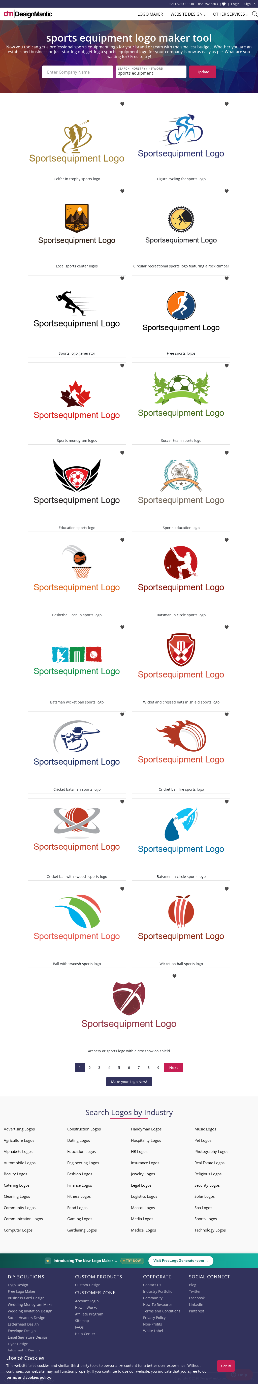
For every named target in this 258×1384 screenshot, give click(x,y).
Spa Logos (203, 1207)
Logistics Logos (144, 1196)
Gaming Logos (79, 1218)
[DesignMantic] (28, 14)
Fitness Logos (79, 1196)
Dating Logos (78, 1140)
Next (173, 1067)
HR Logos (139, 1151)
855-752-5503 (208, 4)
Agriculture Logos (19, 1140)
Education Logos (81, 1151)
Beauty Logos (15, 1173)
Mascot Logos (143, 1207)
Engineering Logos (83, 1162)
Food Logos (77, 1207)
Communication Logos (23, 1218)
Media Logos (142, 1218)
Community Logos (20, 1207)
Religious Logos (208, 1173)
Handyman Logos (146, 1128)
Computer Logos (18, 1230)
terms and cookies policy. (28, 1377)
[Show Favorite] (224, 4)
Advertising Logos (19, 1128)
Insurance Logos (145, 1162)
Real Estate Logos (209, 1162)
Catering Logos (16, 1185)
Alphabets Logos (18, 1151)
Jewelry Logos (143, 1173)
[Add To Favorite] (122, 102)
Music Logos (205, 1128)
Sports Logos (206, 1218)
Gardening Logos (82, 1230)
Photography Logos (211, 1151)
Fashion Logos (79, 1173)
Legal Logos (141, 1185)
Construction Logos (84, 1128)
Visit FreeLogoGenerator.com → (180, 1261)
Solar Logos (205, 1196)
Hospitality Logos (146, 1140)
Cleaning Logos (17, 1196)
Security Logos (207, 1185)
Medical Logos (143, 1230)
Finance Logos (79, 1185)
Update (203, 71)
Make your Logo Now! (129, 1081)
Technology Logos (210, 1230)
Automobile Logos (20, 1162)
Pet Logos (203, 1140)
